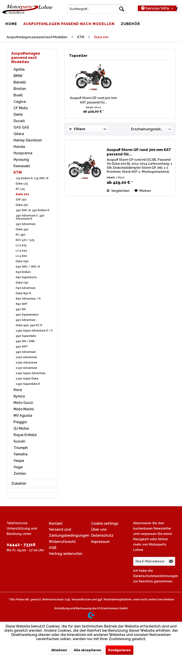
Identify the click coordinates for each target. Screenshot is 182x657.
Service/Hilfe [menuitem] (157, 8)
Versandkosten (81, 599)
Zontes (20, 473)
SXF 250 (21, 199)
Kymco (19, 396)
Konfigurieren (119, 650)
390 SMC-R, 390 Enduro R (32, 210)
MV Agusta (23, 415)
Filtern (79, 129)
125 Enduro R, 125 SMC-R (32, 178)
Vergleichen (120, 191)
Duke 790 (22, 282)
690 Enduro (23, 272)
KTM (18, 172)
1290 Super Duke (27, 378)
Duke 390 (22, 229)
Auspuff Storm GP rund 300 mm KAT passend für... (93, 100)
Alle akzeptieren (87, 650)
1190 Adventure (26, 367)
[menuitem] (97, 8)
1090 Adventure (26, 362)
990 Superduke (26, 335)
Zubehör (18, 483)
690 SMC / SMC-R (28, 266)
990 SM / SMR (25, 341)
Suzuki (19, 441)
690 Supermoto (26, 277)
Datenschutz (102, 535)
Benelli (20, 82)
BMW (18, 76)
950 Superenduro (27, 314)
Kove (18, 390)
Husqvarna (23, 153)
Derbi (18, 114)
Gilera (19, 134)
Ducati (19, 121)
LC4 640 (21, 250)
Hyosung (21, 159)
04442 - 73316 (21, 544)
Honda (19, 147)
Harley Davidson (28, 140)
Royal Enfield (25, 435)
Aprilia (19, 69)
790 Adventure (26, 288)
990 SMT (22, 346)
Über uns (99, 529)
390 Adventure (26, 224)
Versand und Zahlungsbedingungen (69, 532)
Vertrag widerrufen (65, 554)
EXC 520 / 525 (25, 240)
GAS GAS (21, 127)
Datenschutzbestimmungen (155, 576)
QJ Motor (21, 428)
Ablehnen (59, 650)
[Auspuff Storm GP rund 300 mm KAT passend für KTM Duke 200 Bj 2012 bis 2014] (93, 77)
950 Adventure (26, 320)
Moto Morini (24, 409)
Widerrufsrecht (62, 542)
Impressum (100, 542)
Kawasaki (22, 166)
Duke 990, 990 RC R (29, 325)
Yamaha (21, 454)
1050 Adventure (26, 357)
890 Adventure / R (28, 298)
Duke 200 (22, 194)
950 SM (21, 309)
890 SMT (22, 304)
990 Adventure (26, 351)
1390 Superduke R (28, 383)
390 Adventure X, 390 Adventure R (30, 217)
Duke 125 (22, 183)
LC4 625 (21, 245)
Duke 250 (22, 204)
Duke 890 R (23, 293)
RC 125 (20, 189)
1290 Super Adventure (31, 373)
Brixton (20, 89)
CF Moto (21, 108)
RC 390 (20, 234)
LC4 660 (21, 256)
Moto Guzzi (23, 403)
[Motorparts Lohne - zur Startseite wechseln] (27, 10)
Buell (18, 95)
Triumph (21, 448)
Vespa (19, 461)
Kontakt (56, 523)
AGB (52, 548)
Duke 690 (22, 261)
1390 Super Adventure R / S (34, 330)
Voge (18, 467)
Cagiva (20, 101)
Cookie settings (104, 523)
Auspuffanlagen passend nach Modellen (25, 57)
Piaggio (20, 422)
